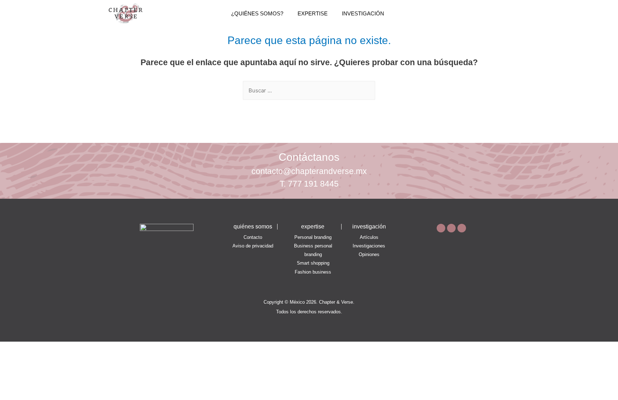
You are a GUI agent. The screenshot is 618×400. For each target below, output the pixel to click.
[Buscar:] (309, 90)
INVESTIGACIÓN (363, 13)
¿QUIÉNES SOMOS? (257, 13)
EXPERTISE (313, 13)
